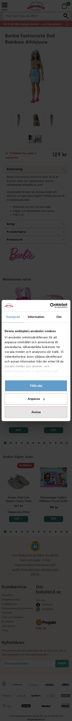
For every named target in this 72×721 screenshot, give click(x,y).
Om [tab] (58, 316)
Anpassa (34, 398)
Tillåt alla (36, 385)
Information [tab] (36, 316)
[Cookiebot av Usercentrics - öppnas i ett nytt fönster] (50, 305)
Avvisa (36, 412)
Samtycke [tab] (13, 316)
